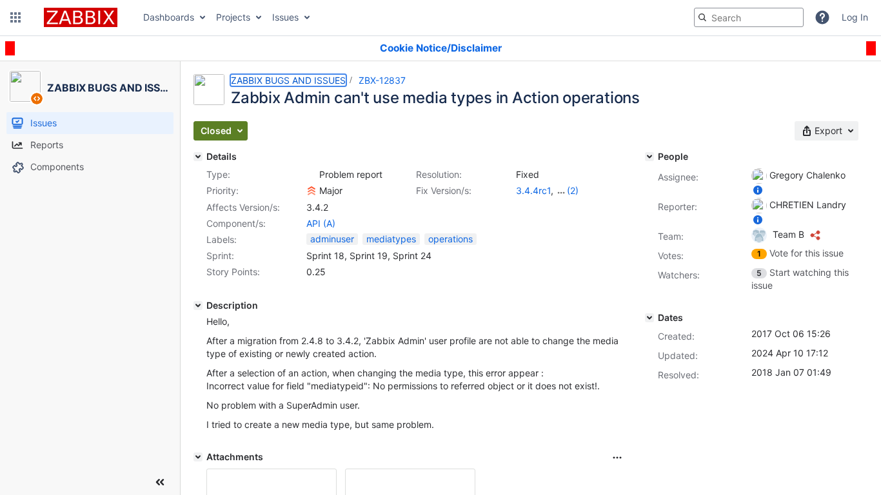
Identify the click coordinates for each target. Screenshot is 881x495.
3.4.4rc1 (533, 190)
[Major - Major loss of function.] (311, 191)
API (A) (320, 223)
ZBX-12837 (382, 80)
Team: (671, 236)
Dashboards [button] (168, 17)
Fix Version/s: (443, 190)
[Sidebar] (159, 482)
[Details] (198, 156)
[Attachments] (198, 456)
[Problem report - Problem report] (311, 175)
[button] (15, 17)
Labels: (221, 239)
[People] (649, 156)
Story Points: (233, 271)
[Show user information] (758, 189)
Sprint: (220, 255)
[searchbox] (749, 17)
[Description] (198, 305)
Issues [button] (285, 17)
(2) (573, 190)
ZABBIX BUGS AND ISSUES (288, 80)
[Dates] (649, 317)
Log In (855, 17)
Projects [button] (233, 17)
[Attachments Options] (617, 457)
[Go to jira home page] (80, 17)
